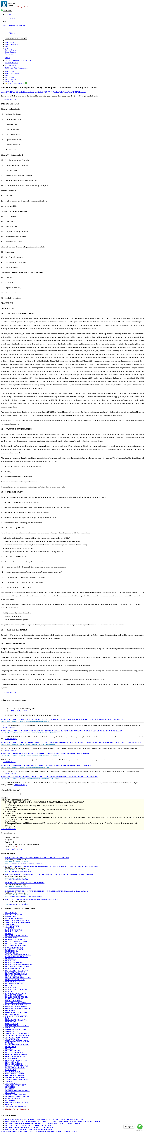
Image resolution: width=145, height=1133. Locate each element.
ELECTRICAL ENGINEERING (17, 966)
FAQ (10, 14)
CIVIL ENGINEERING (14, 947)
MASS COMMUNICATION (15, 1029)
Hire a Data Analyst (11, 44)
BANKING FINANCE (13, 930)
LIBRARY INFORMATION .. (16, 1020)
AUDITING (9, 928)
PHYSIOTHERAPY (12, 1051)
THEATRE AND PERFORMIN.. (17, 1091)
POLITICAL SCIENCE (14, 1052)
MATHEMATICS (11, 1031)
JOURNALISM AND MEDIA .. (16, 1016)
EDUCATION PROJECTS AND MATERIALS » (20, 871)
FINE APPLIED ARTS (13, 976)
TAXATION (9, 1089)
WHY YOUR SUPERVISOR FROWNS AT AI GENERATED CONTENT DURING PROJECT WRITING (44, 1120)
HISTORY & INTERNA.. (14, 999)
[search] (26, 38)
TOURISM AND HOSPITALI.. (16, 1095)
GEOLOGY (9, 991)
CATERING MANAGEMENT (16, 945)
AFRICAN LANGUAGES (15, 918)
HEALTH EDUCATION (14, 995)
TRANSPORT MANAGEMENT (17, 1096)
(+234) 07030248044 (18, 711)
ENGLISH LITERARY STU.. (16, 968)
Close (12, 33)
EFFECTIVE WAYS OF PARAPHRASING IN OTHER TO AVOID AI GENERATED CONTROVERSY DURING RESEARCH (52, 1121)
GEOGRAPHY (10, 987)
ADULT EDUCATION (13, 915)
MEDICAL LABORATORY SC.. (17, 1037)
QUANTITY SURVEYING (15, 1068)
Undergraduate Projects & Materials (13, 25)
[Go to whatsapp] (140, 1126)
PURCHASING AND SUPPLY (16, 1066)
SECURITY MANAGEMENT (16, 1077)
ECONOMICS (10, 959)
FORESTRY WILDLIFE (14, 983)
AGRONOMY (10, 924)
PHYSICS (9, 1049)
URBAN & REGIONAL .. (14, 1098)
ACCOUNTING (11, 913)
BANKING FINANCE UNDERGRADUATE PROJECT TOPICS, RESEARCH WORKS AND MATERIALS (43, 92)
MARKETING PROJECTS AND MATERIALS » (20, 888)
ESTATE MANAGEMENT (15, 972)
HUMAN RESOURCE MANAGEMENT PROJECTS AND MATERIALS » (26, 863)
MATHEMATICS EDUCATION (17, 1033)
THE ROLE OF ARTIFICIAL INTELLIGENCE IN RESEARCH (29, 1127)
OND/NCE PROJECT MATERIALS (18, 60)
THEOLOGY (10, 1093)
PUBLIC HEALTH (12, 1062)
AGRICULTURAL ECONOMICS (17, 920)
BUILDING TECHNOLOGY (16, 939)
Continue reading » (8, 727)
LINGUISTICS (10, 1022)
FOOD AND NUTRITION (15, 980)
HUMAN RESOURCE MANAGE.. (18, 1003)
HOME (7, 58)
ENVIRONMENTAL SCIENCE (17, 970)
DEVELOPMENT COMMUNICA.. (18, 955)
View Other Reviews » (8, 829)
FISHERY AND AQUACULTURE (18, 978)
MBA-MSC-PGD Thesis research (16, 68)
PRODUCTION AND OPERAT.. (17, 1054)
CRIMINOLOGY (11, 951)
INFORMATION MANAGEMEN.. (18, 1008)
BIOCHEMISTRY (12, 932)
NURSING (9, 1043)
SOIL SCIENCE (11, 1083)
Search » (4, 798)
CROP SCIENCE (11, 953)
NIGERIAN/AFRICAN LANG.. (17, 1041)
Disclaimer (74, 1131)
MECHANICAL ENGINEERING (17, 1035)
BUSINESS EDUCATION (14, 943)
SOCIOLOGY (10, 1081)
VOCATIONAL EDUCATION (16, 1102)
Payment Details (10, 50)
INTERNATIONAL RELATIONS (17, 1012)
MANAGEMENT (11, 1024)
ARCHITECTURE (12, 926)
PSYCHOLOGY (11, 1058)
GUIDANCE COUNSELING (16, 993)
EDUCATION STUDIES (14, 962)
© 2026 (31, 1131)
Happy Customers (11, 52)
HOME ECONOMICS (13, 1001)
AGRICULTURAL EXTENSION (17, 922)
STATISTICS (10, 1087)
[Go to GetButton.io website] (140, 1131)
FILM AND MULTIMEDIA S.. (16, 974)
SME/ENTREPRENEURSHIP (16, 1079)
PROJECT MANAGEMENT (16, 1056)
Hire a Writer (9, 42)
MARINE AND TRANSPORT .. (17, 1026)
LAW (7, 1018)
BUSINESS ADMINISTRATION (17, 941)
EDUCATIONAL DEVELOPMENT (18, 964)
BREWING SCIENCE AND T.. (16, 936)
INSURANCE (10, 1010)
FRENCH (8, 985)
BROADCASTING (12, 938)
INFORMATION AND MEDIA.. (17, 1006)
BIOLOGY (9, 934)
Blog (6, 46)
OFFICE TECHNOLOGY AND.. (17, 1045)
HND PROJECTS (11, 63)
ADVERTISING (11, 916)
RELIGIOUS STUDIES (14, 1072)
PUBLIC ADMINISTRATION (16, 1060)
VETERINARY (11, 1100)
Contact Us (12, 18)
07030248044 (7, 11)
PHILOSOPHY (10, 1047)
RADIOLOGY (10, 1070)
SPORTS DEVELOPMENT (15, 1085)
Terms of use (66, 1131)
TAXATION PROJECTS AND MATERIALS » (19, 879)
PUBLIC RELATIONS (13, 1064)
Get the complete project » (9, 99)
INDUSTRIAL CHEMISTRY (16, 1005)
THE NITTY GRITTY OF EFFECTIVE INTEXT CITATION (28, 1125)
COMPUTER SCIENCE (14, 949)
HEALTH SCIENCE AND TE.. (16, 997)
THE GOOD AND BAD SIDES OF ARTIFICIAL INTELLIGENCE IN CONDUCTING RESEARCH (42, 1123)
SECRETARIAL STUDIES (15, 1075)
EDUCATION (10, 960)
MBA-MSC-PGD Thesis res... (15, 1106)
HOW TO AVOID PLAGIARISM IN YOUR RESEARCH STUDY (29, 1129)
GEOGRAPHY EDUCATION (16, 989)
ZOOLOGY (9, 1104)
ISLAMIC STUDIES (12, 1014)
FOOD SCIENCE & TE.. (14, 982)
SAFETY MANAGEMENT (15, 1073)
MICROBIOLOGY (12, 1039)
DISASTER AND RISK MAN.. (16, 957)
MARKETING (10, 1028)
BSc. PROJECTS (11, 65)
